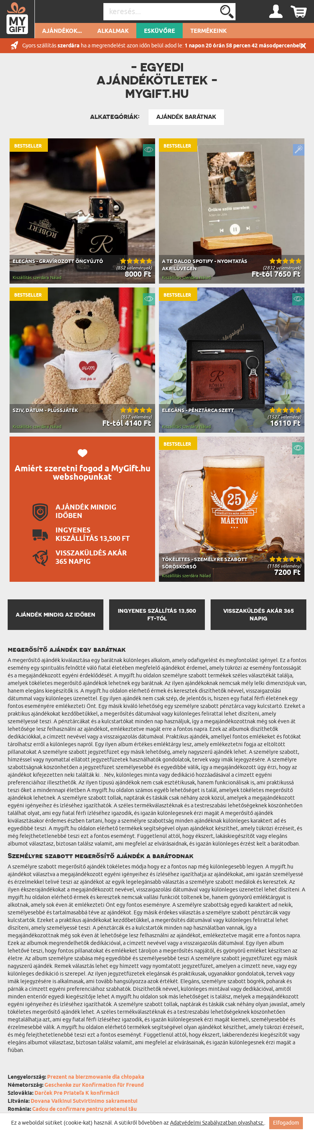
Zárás (303, 45)
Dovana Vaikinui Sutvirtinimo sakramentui (84, 1101)
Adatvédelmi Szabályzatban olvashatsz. (217, 1123)
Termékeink (208, 31)
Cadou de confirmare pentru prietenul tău (84, 1109)
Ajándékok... (62, 31)
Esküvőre (159, 31)
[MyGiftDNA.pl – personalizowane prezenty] (17, 19)
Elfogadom (286, 1123)
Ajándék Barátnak (186, 117)
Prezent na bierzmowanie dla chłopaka (95, 1077)
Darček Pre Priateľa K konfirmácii (76, 1093)
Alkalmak (113, 31)
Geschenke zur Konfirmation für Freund (94, 1085)
